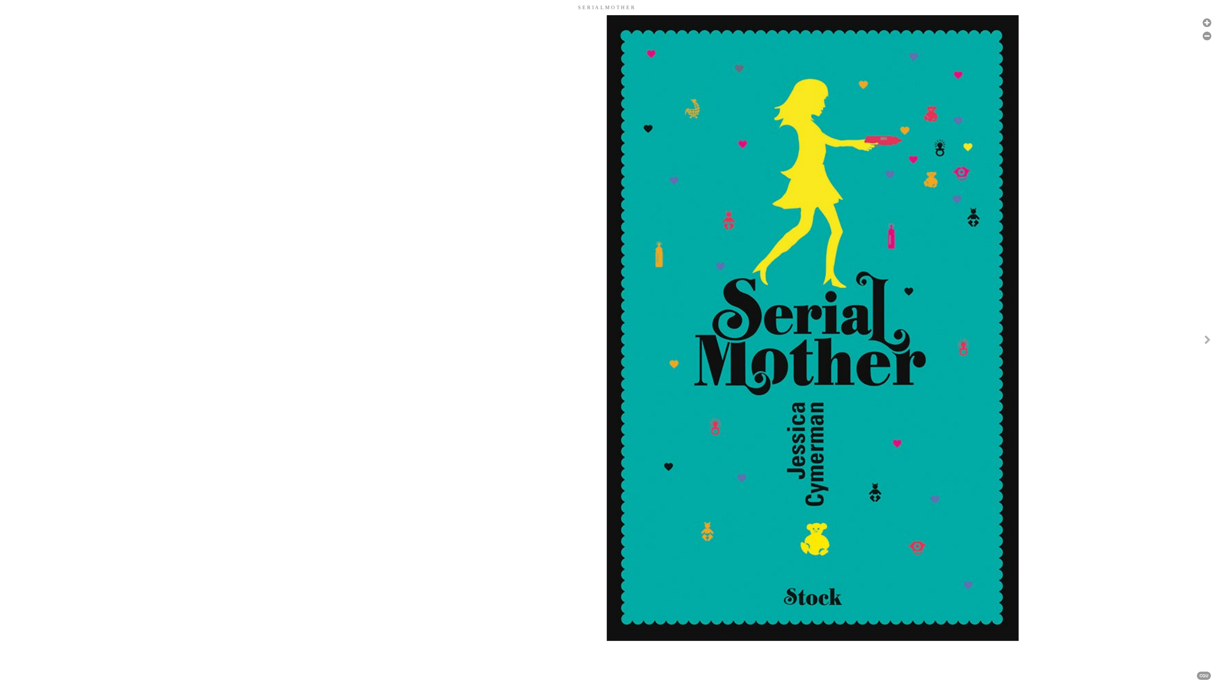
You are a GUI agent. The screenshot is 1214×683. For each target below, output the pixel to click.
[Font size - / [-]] (1207, 36)
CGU (1203, 676)
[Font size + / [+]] (1207, 23)
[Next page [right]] (1207, 341)
